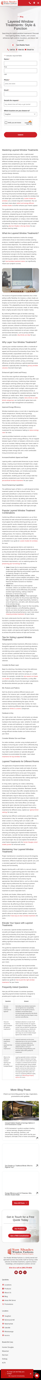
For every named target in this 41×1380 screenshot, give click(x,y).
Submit (20, 135)
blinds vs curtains (15, 708)
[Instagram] (25, 1272)
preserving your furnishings (11, 564)
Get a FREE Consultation (19, 1236)
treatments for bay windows (11, 756)
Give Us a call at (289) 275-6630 (20, 1268)
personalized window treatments (12, 480)
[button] (38, 3)
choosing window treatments (15, 614)
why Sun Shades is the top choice (19, 226)
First (5, 67)
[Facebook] (16, 1272)
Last (5, 74)
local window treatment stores (15, 261)
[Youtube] (20, 1272)
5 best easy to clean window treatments (23, 916)
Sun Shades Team (23, 45)
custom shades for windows (29, 541)
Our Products (20, 1229)
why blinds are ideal (23, 335)
